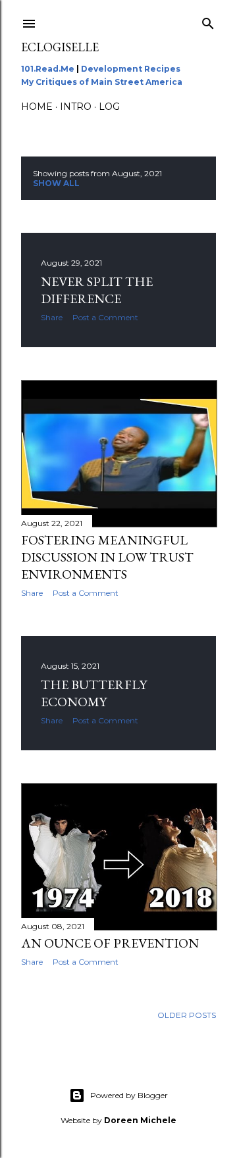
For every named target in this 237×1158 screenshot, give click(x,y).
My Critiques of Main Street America (101, 82)
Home (37, 106)
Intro (76, 106)
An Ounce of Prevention (110, 943)
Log (109, 106)
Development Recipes (130, 69)
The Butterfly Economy (94, 693)
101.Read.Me (47, 69)
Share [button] (52, 317)
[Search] (208, 21)
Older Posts (186, 1015)
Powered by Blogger (129, 1095)
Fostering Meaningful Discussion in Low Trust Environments (107, 557)
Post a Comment (105, 317)
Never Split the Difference (97, 290)
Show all (56, 183)
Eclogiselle (60, 47)
